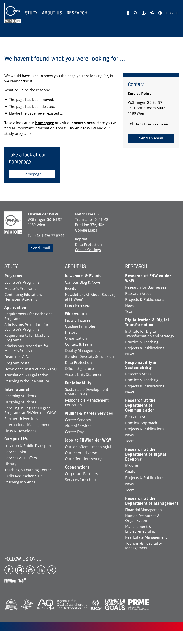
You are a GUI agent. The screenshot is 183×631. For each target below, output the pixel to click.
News (129, 305)
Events (70, 288)
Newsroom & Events (83, 275)
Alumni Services (78, 426)
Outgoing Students (20, 402)
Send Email (40, 248)
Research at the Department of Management (151, 501)
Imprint (81, 239)
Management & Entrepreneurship (140, 529)
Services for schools (81, 479)
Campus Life (16, 439)
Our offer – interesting (83, 459)
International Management (27, 424)
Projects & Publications (144, 299)
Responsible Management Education (87, 402)
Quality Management (82, 350)
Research (77, 13)
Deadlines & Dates (19, 356)
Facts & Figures (77, 320)
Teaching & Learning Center (27, 470)
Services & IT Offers (20, 458)
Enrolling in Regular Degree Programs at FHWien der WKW (30, 410)
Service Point (15, 452)
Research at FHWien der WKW (148, 278)
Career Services (78, 420)
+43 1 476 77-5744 (49, 235)
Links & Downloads (20, 431)
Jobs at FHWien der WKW (88, 440)
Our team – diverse (81, 453)
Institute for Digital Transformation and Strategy (149, 333)
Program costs (16, 363)
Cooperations (77, 467)
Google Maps (86, 230)
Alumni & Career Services (89, 413)
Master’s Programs (20, 288)
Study (31, 13)
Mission (131, 465)
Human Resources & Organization (142, 518)
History (71, 332)
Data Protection (88, 244)
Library (10, 464)
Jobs (169, 13)
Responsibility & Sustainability (140, 365)
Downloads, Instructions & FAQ (30, 369)
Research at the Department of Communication (140, 405)
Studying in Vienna (20, 482)
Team (130, 311)
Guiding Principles (80, 326)
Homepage (32, 174)
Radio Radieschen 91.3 (23, 476)
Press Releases (77, 305)
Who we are (76, 313)
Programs (13, 275)
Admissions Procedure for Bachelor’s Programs (26, 327)
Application (15, 307)
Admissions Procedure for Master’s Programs (26, 348)
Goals (130, 471)
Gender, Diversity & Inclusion (89, 356)
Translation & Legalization (26, 375)
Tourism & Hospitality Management (143, 545)
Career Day (74, 432)
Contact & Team (78, 344)
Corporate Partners (81, 473)
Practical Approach (141, 423)
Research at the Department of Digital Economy (145, 454)
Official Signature (79, 368)
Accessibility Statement (84, 374)
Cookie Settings (88, 249)
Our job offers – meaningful (88, 447)
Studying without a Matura (26, 381)
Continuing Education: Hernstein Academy (23, 297)
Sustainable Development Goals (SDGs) (86, 392)
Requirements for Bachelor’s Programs (28, 316)
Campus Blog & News (83, 282)
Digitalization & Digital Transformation (147, 322)
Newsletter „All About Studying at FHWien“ (90, 297)
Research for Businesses (145, 287)
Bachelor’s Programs (22, 282)
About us (52, 13)
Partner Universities (21, 418)
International (16, 389)
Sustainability (78, 383)
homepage (44, 122)
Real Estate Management (146, 537)
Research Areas (138, 293)
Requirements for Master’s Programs (26, 337)
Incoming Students (20, 396)
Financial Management (144, 510)
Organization (76, 338)
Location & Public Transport (28, 445)
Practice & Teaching (141, 342)
